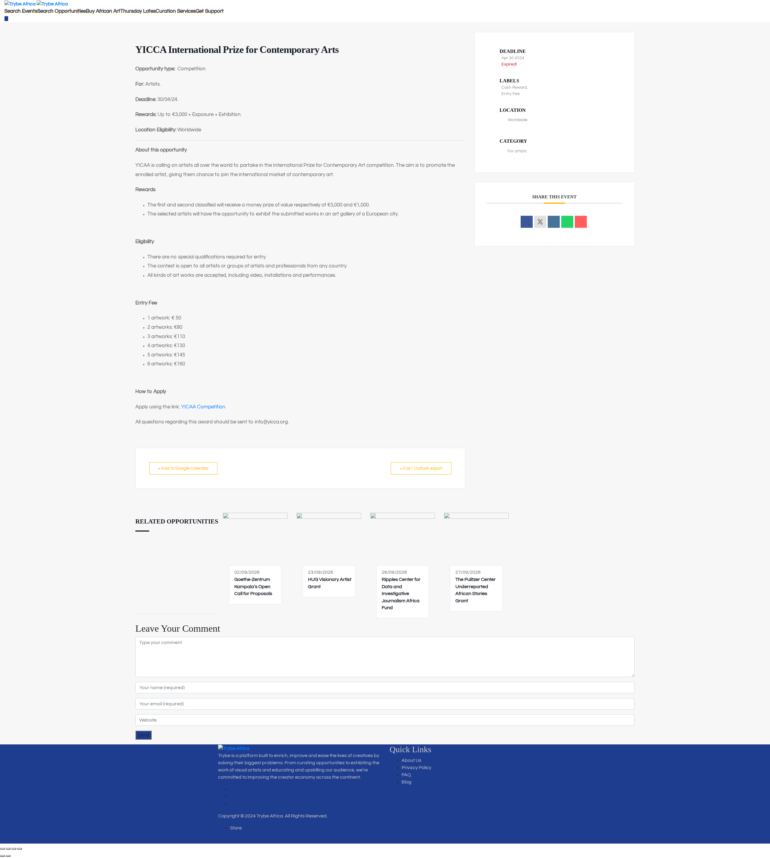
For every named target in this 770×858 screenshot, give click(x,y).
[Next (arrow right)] (8, 856)
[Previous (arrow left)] (2, 856)
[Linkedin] (554, 222)
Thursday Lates (138, 11)
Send (143, 735)
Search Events (21, 11)
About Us (411, 760)
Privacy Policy (416, 767)
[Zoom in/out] (2, 849)
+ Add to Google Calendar (183, 468)
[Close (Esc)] (19, 849)
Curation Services (176, 11)
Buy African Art (103, 11)
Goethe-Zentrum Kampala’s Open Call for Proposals (253, 586)
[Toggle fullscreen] (8, 849)
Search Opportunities (61, 11)
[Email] (581, 222)
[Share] (13, 849)
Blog (406, 782)
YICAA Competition (203, 407)
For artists (517, 151)
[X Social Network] (540, 222)
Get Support (210, 11)
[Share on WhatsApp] (567, 222)
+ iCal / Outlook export (421, 468)
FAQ (406, 774)
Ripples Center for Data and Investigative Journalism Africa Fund (401, 593)
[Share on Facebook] (527, 222)
